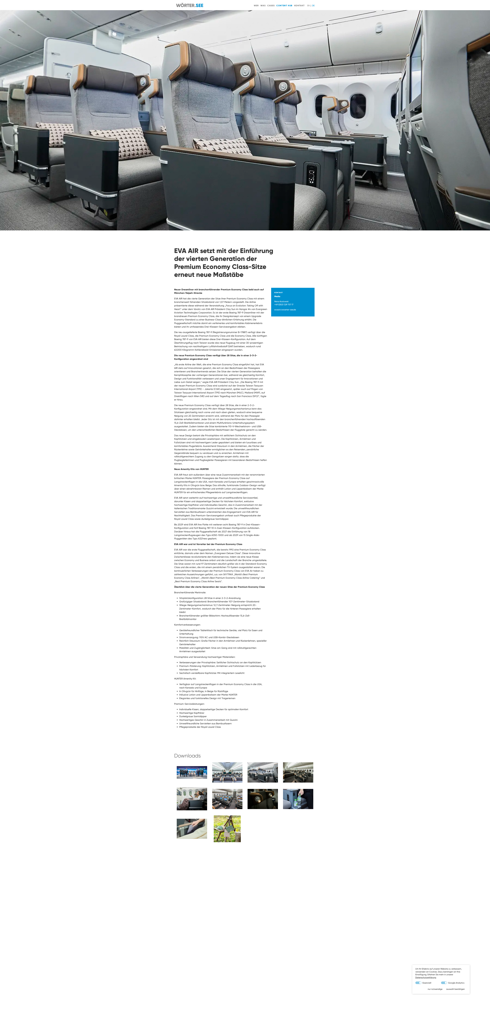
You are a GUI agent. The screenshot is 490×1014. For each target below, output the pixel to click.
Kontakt (299, 5)
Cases (271, 5)
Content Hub (284, 5)
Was (263, 5)
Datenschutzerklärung (425, 977)
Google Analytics (456, 982)
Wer (256, 5)
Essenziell (426, 982)
